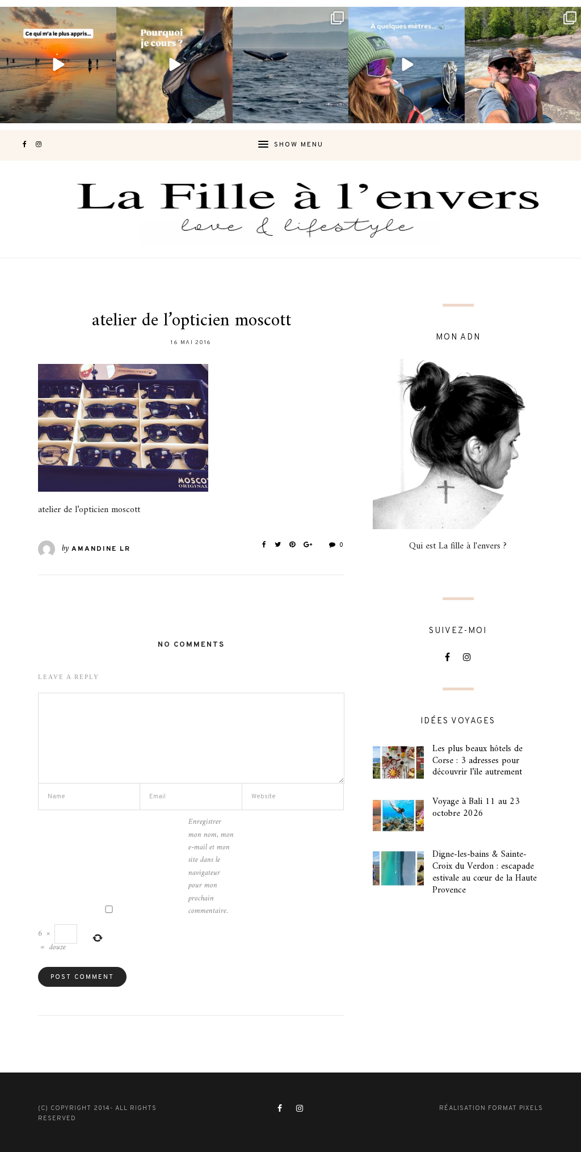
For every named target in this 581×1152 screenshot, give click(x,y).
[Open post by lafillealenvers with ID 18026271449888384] (58, 65)
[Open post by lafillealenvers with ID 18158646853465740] (291, 65)
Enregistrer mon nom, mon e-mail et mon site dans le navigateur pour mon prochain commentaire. (211, 867)
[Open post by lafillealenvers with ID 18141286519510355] (523, 65)
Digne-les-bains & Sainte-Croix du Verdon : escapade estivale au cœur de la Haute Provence (484, 872)
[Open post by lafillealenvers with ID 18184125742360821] (406, 65)
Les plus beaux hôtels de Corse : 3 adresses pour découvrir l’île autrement (477, 761)
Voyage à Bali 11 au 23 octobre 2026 (476, 808)
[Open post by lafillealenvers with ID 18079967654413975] (174, 65)
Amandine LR (100, 549)
